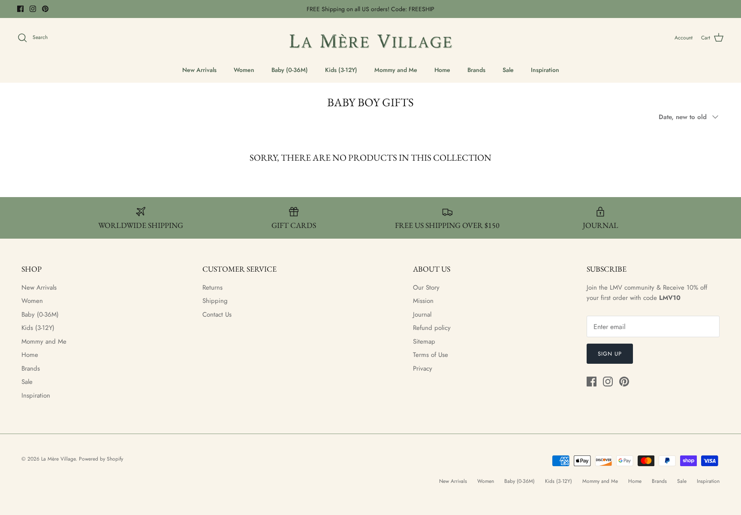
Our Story (426, 287)
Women (244, 70)
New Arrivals (199, 70)
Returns (212, 287)
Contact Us (217, 314)
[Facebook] (20, 9)
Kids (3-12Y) (341, 70)
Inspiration (545, 70)
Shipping (215, 300)
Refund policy (432, 327)
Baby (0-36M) (289, 70)
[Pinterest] (45, 9)
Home (442, 70)
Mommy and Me (395, 70)
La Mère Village (58, 459)
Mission (423, 300)
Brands (476, 70)
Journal (422, 314)
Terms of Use (430, 354)
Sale (508, 70)
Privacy (422, 368)
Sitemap (424, 341)
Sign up (610, 354)
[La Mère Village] (370, 38)
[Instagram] (33, 9)
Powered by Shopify (101, 459)
